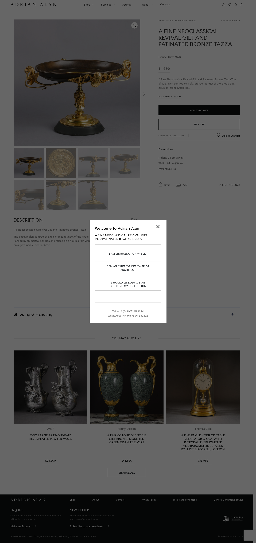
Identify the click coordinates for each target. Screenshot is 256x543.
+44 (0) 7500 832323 (134, 315)
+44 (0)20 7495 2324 (130, 311)
